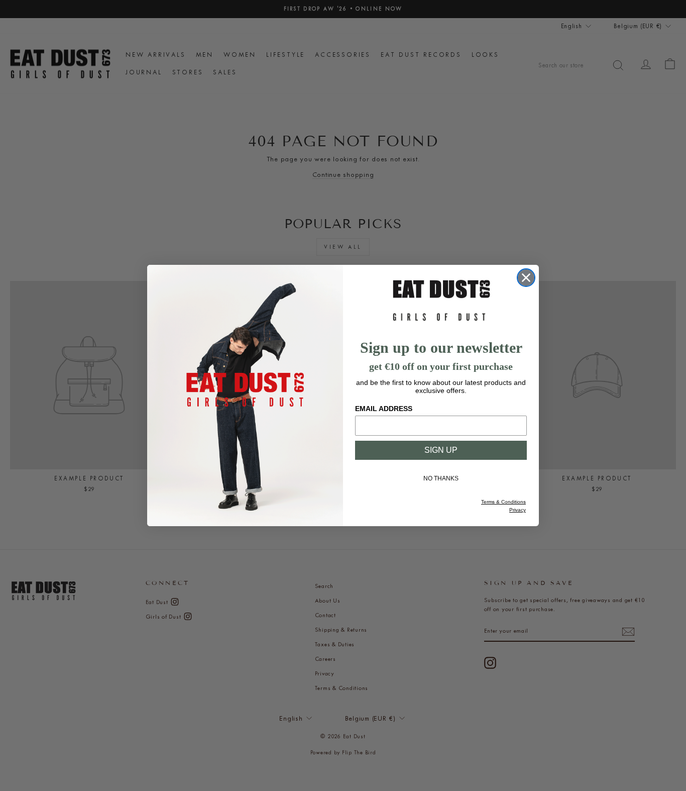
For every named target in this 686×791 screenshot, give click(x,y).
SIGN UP (441, 450)
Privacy (517, 510)
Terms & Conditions (503, 502)
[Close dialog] (526, 277)
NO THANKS (441, 478)
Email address (383, 409)
